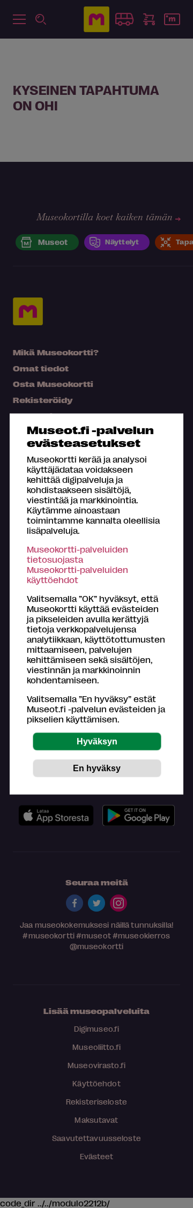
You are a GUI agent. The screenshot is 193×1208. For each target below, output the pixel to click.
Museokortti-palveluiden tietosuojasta (77, 554)
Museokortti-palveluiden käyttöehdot (77, 574)
